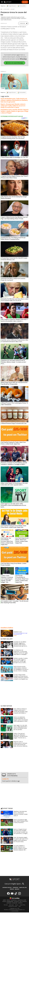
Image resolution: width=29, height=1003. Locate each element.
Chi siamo (6, 904)
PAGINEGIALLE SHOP (22, 900)
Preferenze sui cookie (12, 906)
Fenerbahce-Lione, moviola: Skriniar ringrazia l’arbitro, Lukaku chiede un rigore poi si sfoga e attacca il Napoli (14, 111)
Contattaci (15, 887)
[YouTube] (12, 894)
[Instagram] (19, 894)
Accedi (25, 2)
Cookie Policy (22, 904)
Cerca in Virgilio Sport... (13, 884)
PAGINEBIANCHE (10, 901)
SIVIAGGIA (24, 901)
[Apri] (2, 2)
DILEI (21, 901)
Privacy (16, 904)
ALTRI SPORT (6, 9)
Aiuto (20, 906)
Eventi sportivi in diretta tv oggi (11, 781)
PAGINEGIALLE (14, 900)
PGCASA (4, 901)
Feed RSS (12, 889)
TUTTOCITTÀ (16, 901)
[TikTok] (16, 894)
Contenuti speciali (7, 887)
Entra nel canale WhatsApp (15, 63)
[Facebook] (8, 894)
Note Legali (11, 904)
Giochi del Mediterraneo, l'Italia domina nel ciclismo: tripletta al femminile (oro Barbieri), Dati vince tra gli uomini (14, 100)
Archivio (17, 889)
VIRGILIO (8, 900)
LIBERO (4, 900)
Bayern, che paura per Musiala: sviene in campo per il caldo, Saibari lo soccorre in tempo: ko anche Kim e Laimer (13, 105)
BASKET (13, 9)
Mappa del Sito (23, 887)
